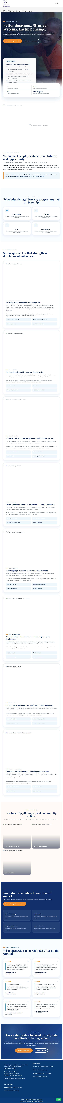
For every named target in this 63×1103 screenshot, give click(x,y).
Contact (22, 1099)
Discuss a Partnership (31, 41)
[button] (58, 1099)
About (30, 1099)
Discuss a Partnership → (24, 1050)
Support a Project (41, 1050)
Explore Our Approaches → (12, 41)
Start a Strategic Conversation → (14, 904)
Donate (26, 1099)
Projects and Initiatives (37, 1099)
